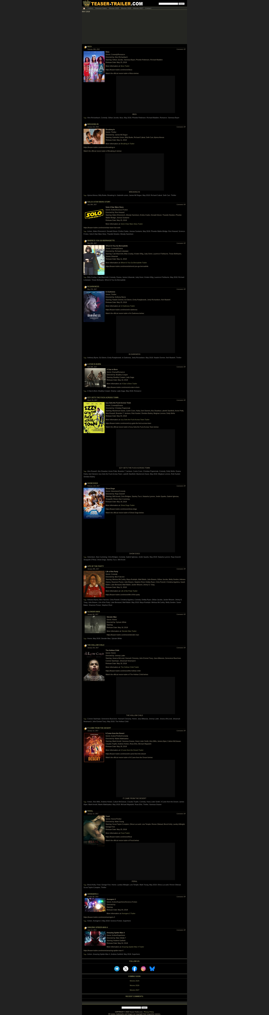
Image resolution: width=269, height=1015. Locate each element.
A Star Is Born (92, 391)
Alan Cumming (101, 557)
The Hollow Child (95, 645)
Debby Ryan (146, 600)
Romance (163, 118)
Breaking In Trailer (127, 144)
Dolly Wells (170, 471)
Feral (90, 811)
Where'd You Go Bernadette (115, 280)
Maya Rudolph (145, 602)
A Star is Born (94, 364)
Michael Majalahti (127, 804)
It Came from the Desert (99, 728)
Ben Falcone (104, 600)
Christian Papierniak (150, 471)
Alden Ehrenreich (99, 231)
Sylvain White (116, 638)
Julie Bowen (93, 602)
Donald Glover (112, 231)
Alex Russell (92, 471)
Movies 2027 (138, 8)
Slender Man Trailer (129, 631)
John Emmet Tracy (99, 721)
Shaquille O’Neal (90, 560)
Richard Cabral (156, 195)
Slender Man (93, 612)
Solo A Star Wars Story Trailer (132, 224)
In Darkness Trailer (128, 306)
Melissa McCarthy (158, 602)
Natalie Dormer (159, 358)
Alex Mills (96, 802)
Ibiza (89, 46)
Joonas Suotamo (135, 231)
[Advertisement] (134, 28)
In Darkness (93, 286)
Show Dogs (92, 483)
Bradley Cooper (104, 391)
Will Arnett (121, 560)
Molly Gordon (171, 602)
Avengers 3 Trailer (128, 913)
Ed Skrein (103, 358)
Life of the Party (95, 566)
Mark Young (144, 885)
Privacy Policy (149, 1012)
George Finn (106, 885)
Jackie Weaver (168, 600)
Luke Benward (116, 602)
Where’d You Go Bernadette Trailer (134, 263)
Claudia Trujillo (133, 802)
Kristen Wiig (148, 277)
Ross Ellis (138, 804)
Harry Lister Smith (153, 802)
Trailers (90, 8)
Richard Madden (153, 118)
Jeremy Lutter (154, 719)
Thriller (173, 195)
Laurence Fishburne (161, 277)
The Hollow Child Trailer (130, 667)
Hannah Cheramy (124, 719)
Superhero (127, 921)
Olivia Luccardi (163, 885)
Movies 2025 (114, 8)
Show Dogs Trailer (128, 505)
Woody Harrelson (126, 234)
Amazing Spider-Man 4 (97, 927)
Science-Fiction (116, 921)
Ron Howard (173, 231)
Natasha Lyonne (164, 557)
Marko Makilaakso (105, 804)
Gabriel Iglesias (132, 557)
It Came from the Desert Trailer (132, 750)
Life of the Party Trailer (129, 591)
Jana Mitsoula (143, 719)
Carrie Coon (137, 471)
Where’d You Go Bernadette (101, 240)
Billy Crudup (92, 277)
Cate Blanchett (102, 277)
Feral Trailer (125, 833)
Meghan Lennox (164, 474)
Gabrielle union (122, 195)
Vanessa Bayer (173, 118)
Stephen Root (107, 605)
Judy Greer (139, 277)
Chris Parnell (114, 600)
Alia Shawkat (102, 471)
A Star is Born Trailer (129, 384)
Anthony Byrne (92, 358)
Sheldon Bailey (89, 477)
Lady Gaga (121, 391)
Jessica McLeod (166, 719)
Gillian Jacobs (113, 118)
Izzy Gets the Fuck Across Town (102, 397)
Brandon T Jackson (125, 471)
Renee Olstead (175, 885)
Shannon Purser (95, 605)
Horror (89, 638)
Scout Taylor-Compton (92, 887)
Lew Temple (134, 885)
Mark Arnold (92, 804)
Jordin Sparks (143, 557)
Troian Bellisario (98, 280)
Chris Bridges (113, 557)
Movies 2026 (126, 8)
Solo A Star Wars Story (98, 202)
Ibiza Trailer (125, 66)
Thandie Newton (113, 234)
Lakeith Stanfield (129, 474)
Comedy (104, 118)
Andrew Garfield (117, 954)
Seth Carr (166, 195)
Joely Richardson (138, 358)
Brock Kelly (91, 885)
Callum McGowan (119, 802)
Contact (148, 8)
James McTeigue (135, 195)
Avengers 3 (92, 894)
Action (89, 231)
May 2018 (127, 118)
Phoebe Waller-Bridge (159, 231)
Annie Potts (112, 471)
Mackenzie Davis (142, 474)
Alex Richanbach (93, 118)
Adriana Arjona (92, 600)
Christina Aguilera (127, 600)
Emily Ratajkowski (114, 358)
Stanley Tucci (112, 560)
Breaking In (93, 124)
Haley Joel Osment (91, 474)
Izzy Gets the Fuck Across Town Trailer (135, 420)
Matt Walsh (126, 602)
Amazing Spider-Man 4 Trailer (133, 947)
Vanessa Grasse (155, 804)
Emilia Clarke (123, 231)
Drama (118, 277)
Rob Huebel (175, 474)
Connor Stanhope (94, 719)
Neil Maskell (170, 358)
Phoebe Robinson (139, 118)
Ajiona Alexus (92, 195)
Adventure (91, 557)
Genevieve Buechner (109, 719)
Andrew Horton (106, 802)
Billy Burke (102, 195)
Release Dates (101, 8)
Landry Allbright (123, 885)
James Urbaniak (128, 277)
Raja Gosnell (176, 557)
